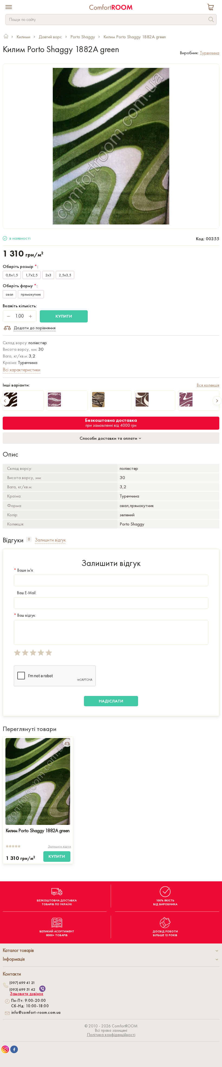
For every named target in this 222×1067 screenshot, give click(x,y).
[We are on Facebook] (14, 1049)
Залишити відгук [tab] (50, 540)
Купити (64, 316)
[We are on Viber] (42, 989)
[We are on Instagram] (5, 1049)
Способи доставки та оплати (109, 438)
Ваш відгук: (25, 615)
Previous (4, 400)
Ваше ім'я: (24, 570)
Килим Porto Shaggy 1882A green (38, 830)
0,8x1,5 (12, 275)
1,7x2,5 (31, 275)
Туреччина (209, 53)
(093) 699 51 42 (22, 989)
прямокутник (31, 294)
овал (9, 294)
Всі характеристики (21, 369)
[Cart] (211, 8)
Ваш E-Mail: (26, 593)
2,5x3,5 (65, 275)
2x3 (48, 275)
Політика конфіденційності (111, 1034)
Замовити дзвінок (26, 994)
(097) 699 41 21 (22, 982)
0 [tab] (29, 539)
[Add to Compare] (67, 743)
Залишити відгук (59, 846)
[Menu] (8, 7)
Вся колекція (208, 385)
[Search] (211, 20)
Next (217, 400)
